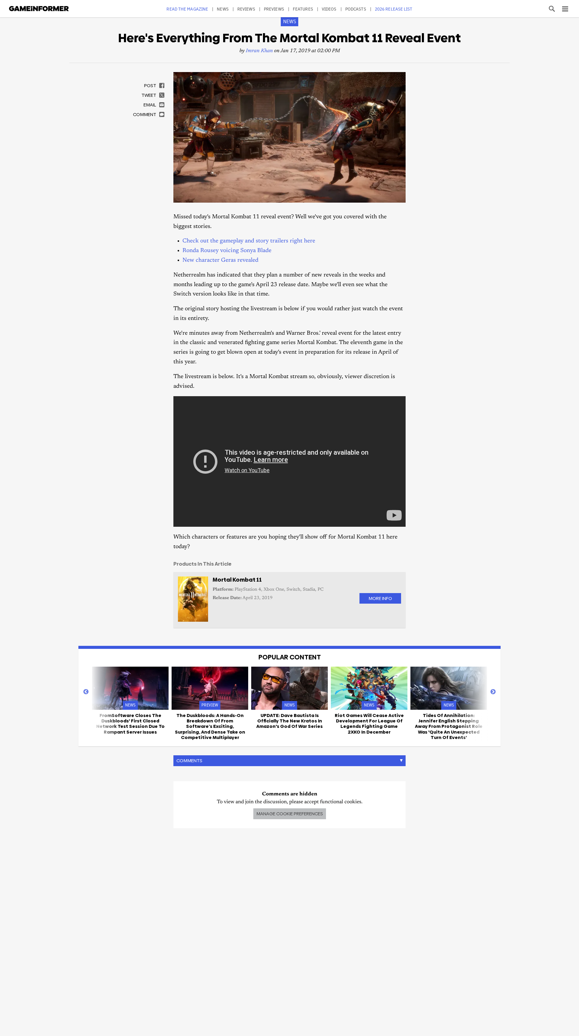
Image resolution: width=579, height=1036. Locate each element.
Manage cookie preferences (289, 813)
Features (303, 9)
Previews (274, 9)
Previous (86, 692)
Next (493, 692)
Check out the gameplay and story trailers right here (248, 241)
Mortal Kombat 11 (237, 579)
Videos (329, 9)
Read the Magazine (187, 9)
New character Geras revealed (220, 260)
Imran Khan (259, 51)
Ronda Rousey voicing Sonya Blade (226, 251)
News (222, 9)
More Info (380, 598)
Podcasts (355, 9)
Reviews (246, 9)
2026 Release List (394, 9)
